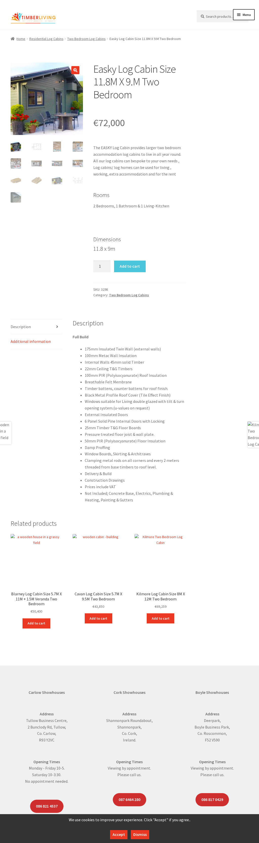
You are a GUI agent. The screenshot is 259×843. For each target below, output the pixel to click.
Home (20, 38)
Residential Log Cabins (46, 38)
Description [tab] (21, 326)
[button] (75, 70)
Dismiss (140, 834)
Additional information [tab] (31, 341)
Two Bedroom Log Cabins (86, 38)
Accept (119, 834)
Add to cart (130, 266)
